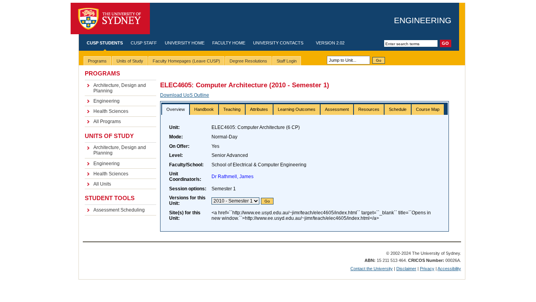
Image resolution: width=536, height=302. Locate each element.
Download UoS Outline (184, 95)
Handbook (204, 109)
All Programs (107, 121)
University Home (184, 43)
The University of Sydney (110, 19)
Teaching (232, 109)
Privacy (427, 268)
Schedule (398, 109)
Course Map (427, 109)
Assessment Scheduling (119, 210)
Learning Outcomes (296, 109)
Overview (175, 109)
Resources (368, 109)
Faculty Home (228, 43)
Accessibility (449, 268)
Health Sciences (110, 111)
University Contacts (278, 43)
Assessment (337, 109)
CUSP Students (105, 43)
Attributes (259, 109)
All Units (102, 184)
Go (378, 60)
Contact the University (371, 268)
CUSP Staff (144, 43)
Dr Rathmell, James (232, 176)
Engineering (422, 20)
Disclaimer (406, 268)
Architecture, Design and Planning (119, 88)
